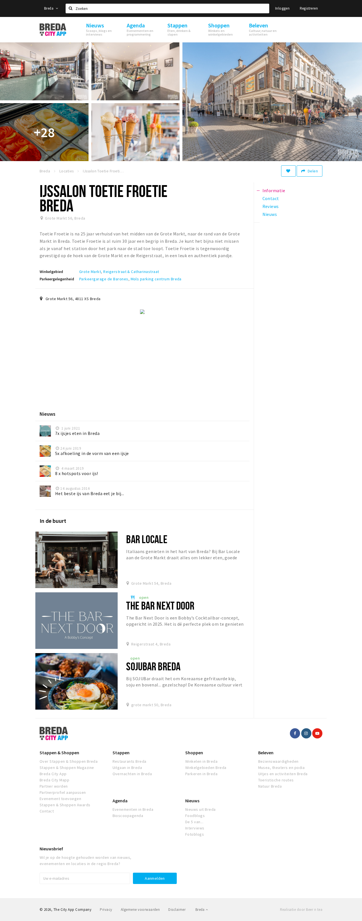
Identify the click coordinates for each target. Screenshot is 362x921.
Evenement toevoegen (60, 798)
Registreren (309, 8)
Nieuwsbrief (51, 848)
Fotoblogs (194, 834)
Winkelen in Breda (201, 761)
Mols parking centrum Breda (156, 278)
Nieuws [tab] (269, 214)
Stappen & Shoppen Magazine (67, 767)
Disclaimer (177, 909)
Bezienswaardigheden (278, 761)
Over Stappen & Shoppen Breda (69, 761)
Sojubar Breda (153, 666)
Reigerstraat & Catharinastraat (131, 271)
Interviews (194, 828)
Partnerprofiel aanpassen (63, 792)
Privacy (106, 909)
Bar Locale (146, 539)
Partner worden (54, 786)
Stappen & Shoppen (59, 752)
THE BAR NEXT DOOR (160, 605)
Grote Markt (90, 271)
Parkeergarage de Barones (103, 278)
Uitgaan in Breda (127, 767)
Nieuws (192, 800)
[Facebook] (295, 733)
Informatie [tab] (273, 190)
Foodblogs (195, 815)
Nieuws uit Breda (200, 809)
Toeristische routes (276, 780)
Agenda (120, 800)
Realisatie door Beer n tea (301, 909)
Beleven (265, 752)
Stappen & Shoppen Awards (65, 804)
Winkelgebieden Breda (206, 767)
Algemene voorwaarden (140, 909)
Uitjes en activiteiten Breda (283, 773)
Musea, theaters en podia (281, 767)
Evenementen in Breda (133, 809)
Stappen (121, 752)
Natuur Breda (270, 786)
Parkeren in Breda (201, 773)
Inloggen (282, 8)
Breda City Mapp (54, 780)
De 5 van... (194, 821)
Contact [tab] (270, 198)
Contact (47, 811)
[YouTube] (317, 733)
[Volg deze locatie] (288, 171)
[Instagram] (306, 733)
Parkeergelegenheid (57, 278)
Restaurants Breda (129, 761)
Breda (49, 8)
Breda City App (53, 773)
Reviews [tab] (270, 206)
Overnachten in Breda (132, 773)
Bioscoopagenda (128, 815)
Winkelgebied (51, 271)
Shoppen (194, 752)
